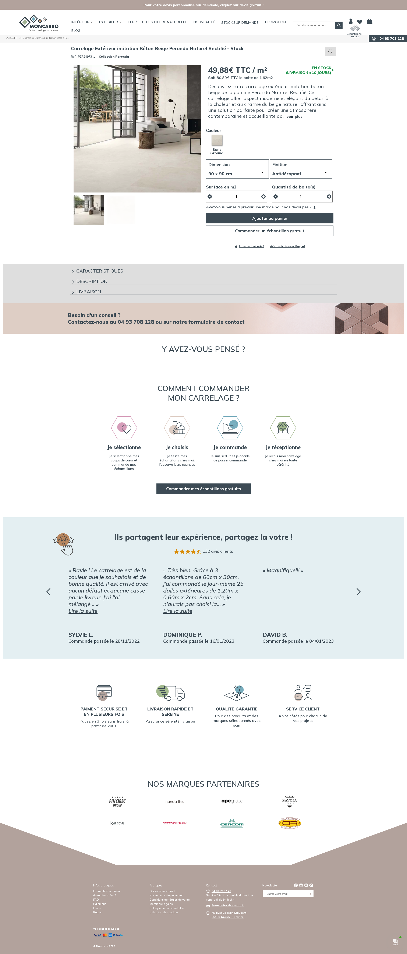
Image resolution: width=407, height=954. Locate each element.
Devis (97, 908)
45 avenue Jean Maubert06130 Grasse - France (229, 915)
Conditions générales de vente (170, 899)
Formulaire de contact (228, 905)
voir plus (294, 116)
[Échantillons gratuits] (354, 28)
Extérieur (108, 22)
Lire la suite (83, 610)
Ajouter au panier (269, 218)
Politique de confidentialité (167, 908)
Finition (279, 164)
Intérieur (80, 22)
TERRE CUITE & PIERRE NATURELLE (157, 22)
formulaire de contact (216, 321)
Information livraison (106, 891)
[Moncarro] (39, 23)
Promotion (275, 22)
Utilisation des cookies (164, 912)
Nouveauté (204, 22)
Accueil (10, 37)
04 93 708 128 (391, 38)
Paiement (99, 904)
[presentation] (48, 591)
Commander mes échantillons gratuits (203, 488)
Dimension (219, 164)
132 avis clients (217, 551)
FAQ (96, 899)
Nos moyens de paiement (166, 895)
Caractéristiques (99, 271)
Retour (97, 912)
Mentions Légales (161, 904)
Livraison (88, 292)
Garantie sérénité (104, 895)
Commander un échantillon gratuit (269, 230)
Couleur (213, 130)
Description (91, 281)
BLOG (75, 30)
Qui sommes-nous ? (162, 891)
